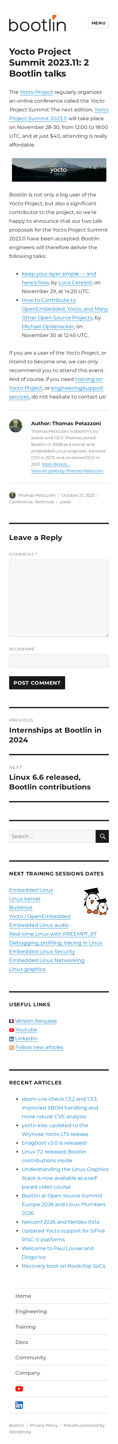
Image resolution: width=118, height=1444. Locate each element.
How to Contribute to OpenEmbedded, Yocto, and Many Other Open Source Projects (65, 309)
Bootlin (16, 1425)
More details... (56, 464)
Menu (98, 22)
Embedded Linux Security (42, 952)
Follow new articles (39, 1047)
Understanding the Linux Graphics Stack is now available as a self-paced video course (65, 1178)
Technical (44, 501)
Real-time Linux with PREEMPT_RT (53, 934)
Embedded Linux (31, 890)
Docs (21, 1342)
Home (23, 1296)
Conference (21, 501)
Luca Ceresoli (75, 283)
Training (25, 1327)
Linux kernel (24, 899)
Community (30, 1358)
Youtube (26, 1030)
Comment (23, 554)
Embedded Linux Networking (47, 960)
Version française (36, 1021)
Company (27, 1373)
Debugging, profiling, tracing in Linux (56, 943)
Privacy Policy (44, 1425)
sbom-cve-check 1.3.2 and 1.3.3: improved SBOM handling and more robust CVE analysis (60, 1108)
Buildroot (21, 908)
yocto (65, 501)
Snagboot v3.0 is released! (54, 1143)
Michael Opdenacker (48, 326)
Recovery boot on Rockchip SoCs (63, 1266)
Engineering (31, 1311)
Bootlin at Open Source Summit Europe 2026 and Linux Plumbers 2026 (64, 1204)
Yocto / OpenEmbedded (39, 916)
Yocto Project (36, 92)
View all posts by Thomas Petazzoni (67, 470)
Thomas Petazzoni (37, 495)
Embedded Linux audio (39, 925)
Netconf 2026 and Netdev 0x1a (60, 1222)
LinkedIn (26, 1038)
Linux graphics (27, 969)
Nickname (22, 648)
